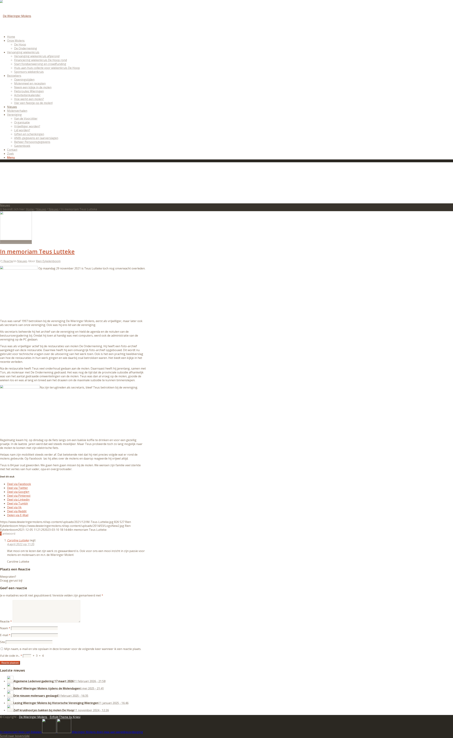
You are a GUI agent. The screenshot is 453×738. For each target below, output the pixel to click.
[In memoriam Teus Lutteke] (16, 242)
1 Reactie (7, 261)
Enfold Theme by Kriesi (65, 717)
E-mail (5, 635)
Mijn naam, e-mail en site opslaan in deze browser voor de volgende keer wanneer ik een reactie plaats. (72, 649)
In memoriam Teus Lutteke (37, 251)
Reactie (6, 621)
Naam (5, 628)
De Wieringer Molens (33, 717)
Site (2, 642)
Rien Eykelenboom (48, 261)
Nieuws (5, 205)
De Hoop (20, 44)
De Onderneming (25, 48)
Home (30, 209)
